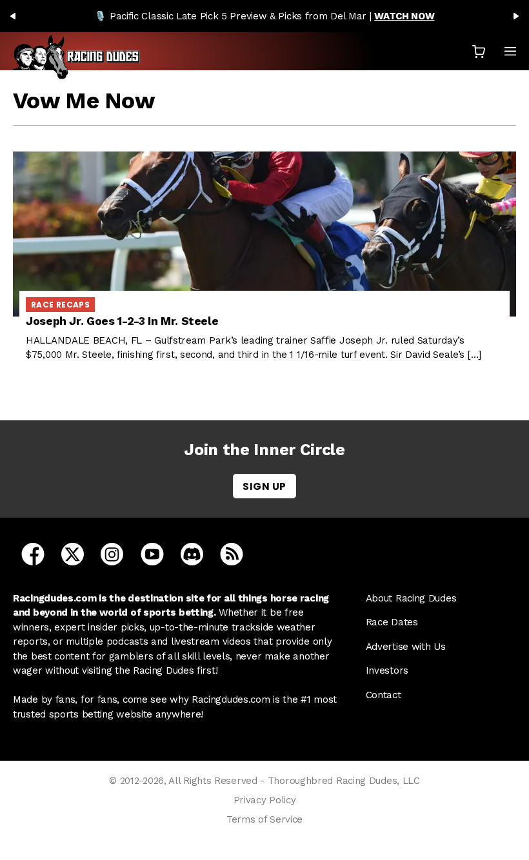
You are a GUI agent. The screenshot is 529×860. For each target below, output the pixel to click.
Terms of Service (264, 819)
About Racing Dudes (411, 598)
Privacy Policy (265, 800)
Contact (383, 695)
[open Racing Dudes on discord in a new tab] (192, 553)
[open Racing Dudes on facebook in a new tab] (33, 553)
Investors (387, 670)
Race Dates (392, 622)
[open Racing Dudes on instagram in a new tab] (112, 553)
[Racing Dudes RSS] (231, 553)
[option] (264, 16)
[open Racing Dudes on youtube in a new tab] (152, 553)
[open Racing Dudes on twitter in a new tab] (72, 553)
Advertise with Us (406, 646)
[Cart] (478, 51)
